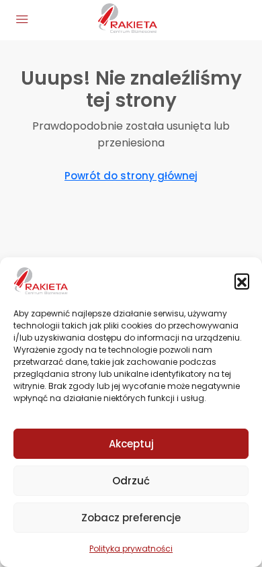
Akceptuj (131, 444)
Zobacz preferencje (131, 518)
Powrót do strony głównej (131, 176)
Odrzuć (131, 481)
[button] (242, 281)
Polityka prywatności (131, 548)
